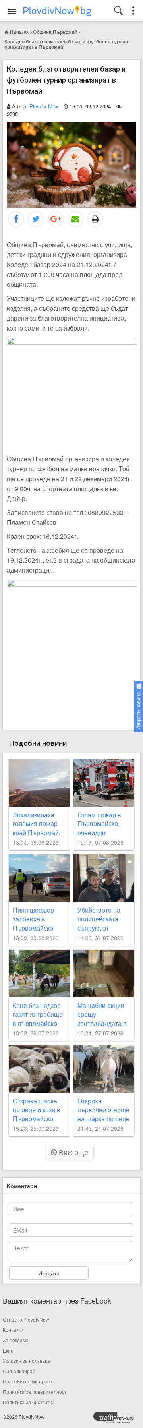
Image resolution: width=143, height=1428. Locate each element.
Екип (8, 1350)
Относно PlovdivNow (26, 1319)
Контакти (13, 1329)
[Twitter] (36, 219)
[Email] (75, 219)
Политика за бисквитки (28, 1402)
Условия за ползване (26, 1360)
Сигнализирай (19, 1371)
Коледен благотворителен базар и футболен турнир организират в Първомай (66, 44)
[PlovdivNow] (116, 1420)
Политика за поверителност (35, 1391)
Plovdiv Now (43, 106)
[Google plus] (55, 219)
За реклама (16, 1340)
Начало (19, 32)
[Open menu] (12, 11)
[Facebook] (16, 219)
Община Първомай (55, 32)
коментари (22, 1186)
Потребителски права (27, 1381)
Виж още (72, 1152)
